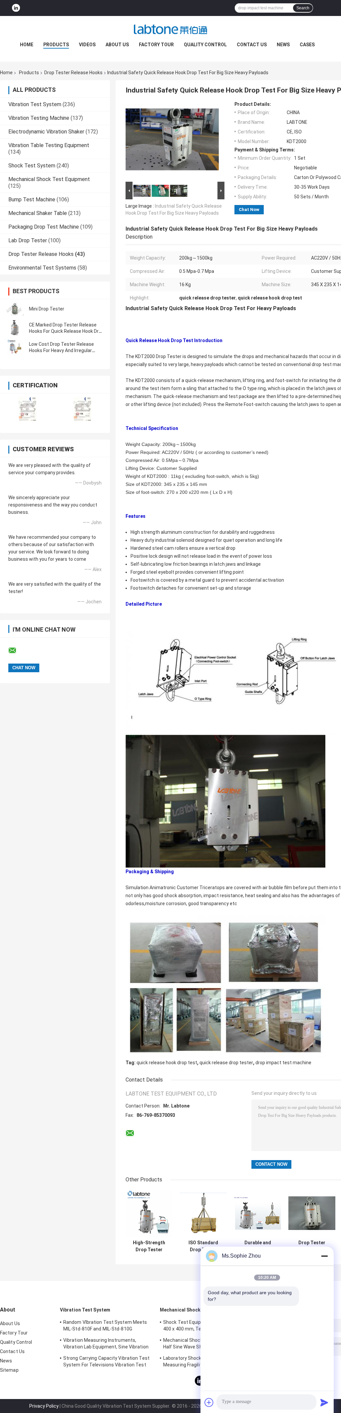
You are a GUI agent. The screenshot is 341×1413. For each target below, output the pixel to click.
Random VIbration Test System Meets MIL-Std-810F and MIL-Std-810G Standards (105, 1326)
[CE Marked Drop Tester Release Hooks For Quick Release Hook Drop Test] (15, 328)
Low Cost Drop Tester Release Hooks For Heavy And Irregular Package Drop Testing (61, 350)
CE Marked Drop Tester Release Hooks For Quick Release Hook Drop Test (66, 331)
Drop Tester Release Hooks (73, 72)
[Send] (324, 1402)
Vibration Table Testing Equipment (48, 145)
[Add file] (209, 1402)
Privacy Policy (44, 1406)
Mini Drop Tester (46, 308)
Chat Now (249, 209)
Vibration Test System (34, 104)
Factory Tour (156, 44)
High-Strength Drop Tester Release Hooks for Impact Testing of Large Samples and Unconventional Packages (149, 1246)
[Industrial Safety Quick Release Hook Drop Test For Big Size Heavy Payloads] (172, 140)
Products (56, 44)
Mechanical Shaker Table (37, 213)
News (283, 44)
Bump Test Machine (31, 199)
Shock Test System (31, 165)
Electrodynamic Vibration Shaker (46, 131)
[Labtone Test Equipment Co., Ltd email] (16, 650)
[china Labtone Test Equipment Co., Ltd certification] (27, 409)
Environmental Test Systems (42, 268)
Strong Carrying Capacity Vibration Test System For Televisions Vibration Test (106, 1361)
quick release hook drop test (167, 1062)
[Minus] (324, 1256)
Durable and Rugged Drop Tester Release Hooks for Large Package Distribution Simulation (257, 1246)
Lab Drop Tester (27, 240)
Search (302, 8)
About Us (117, 44)
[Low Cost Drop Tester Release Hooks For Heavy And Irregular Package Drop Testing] (15, 347)
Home (26, 44)
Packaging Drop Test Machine (43, 227)
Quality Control (205, 44)
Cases (307, 44)
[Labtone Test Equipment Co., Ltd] (170, 29)
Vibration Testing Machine (38, 118)
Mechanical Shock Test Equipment (49, 179)
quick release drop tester (226, 1062)
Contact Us (252, 44)
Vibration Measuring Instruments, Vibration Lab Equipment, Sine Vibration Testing (106, 1344)
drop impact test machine (283, 1062)
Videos (87, 44)
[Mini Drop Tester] (15, 309)
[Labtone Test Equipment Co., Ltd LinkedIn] (16, 8)
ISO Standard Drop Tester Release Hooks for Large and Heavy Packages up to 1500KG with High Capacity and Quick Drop (203, 1246)
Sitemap (9, 1370)
